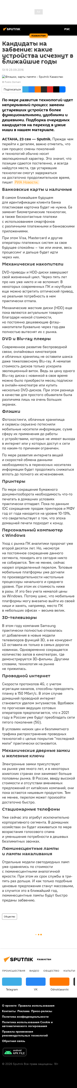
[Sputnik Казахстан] (12, 31)
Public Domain (13, 81)
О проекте (9, 1005)
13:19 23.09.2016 (13, 70)
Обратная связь (13, 1041)
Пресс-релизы (41, 1011)
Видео (34, 970)
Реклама (23, 1011)
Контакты (9, 1011)
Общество (9, 916)
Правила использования (36, 1005)
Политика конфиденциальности (25, 1016)
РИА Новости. (26, 182)
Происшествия (13, 970)
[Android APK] (15, 1052)
